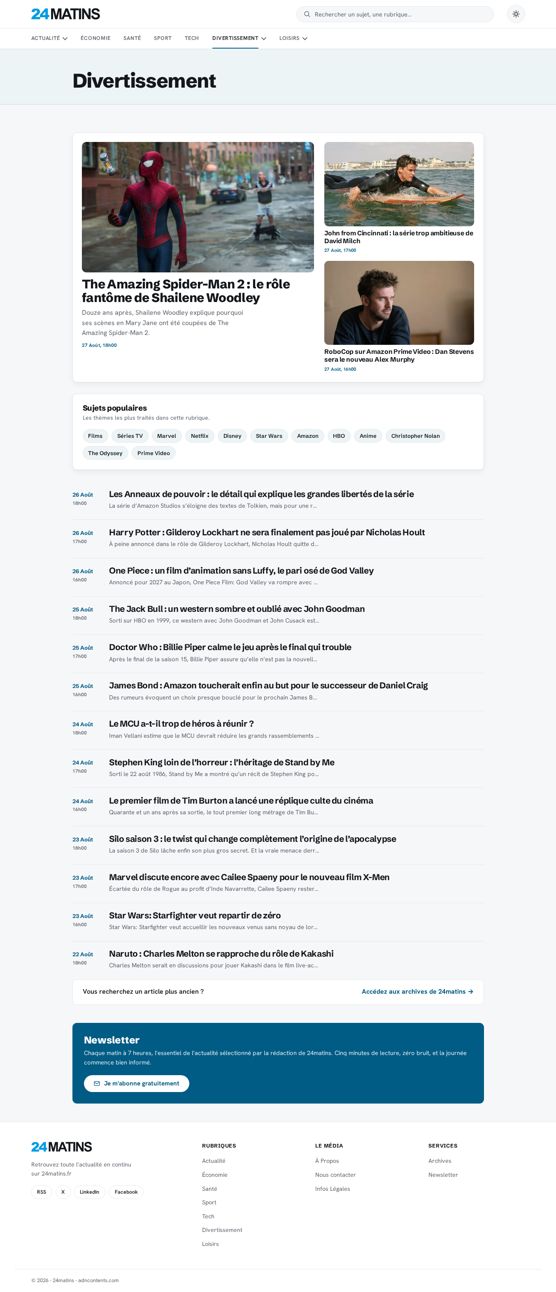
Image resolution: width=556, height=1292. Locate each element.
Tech (192, 38)
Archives (439, 1160)
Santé (132, 38)
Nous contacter (335, 1174)
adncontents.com (98, 1280)
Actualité (45, 38)
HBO (339, 435)
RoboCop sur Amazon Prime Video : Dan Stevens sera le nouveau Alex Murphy (399, 355)
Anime (368, 435)
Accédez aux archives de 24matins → (418, 991)
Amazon (308, 435)
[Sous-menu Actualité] (65, 38)
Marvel (166, 435)
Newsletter (443, 1174)
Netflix (200, 435)
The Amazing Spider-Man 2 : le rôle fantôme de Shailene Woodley (186, 290)
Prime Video (153, 453)
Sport (163, 38)
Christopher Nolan (415, 435)
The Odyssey (105, 453)
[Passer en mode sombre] (516, 14)
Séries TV (130, 435)
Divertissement (235, 38)
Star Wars (269, 435)
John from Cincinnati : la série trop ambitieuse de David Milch (398, 237)
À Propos (327, 1160)
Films (95, 435)
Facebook (126, 1192)
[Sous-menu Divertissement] (263, 38)
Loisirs (289, 38)
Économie (95, 38)
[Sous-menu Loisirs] (304, 38)
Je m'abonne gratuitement (141, 1083)
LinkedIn (89, 1192)
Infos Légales (332, 1188)
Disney (232, 435)
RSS (41, 1192)
